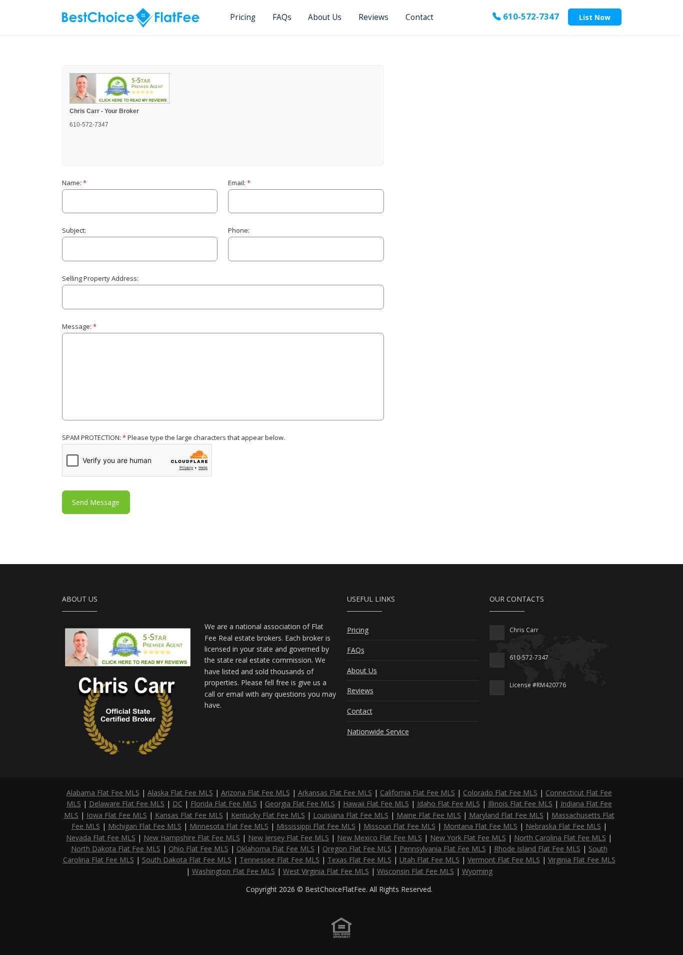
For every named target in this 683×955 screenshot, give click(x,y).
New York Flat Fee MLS (468, 837)
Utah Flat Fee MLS (430, 859)
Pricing (243, 17)
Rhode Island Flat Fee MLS (537, 848)
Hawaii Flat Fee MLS (376, 803)
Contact (420, 17)
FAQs (282, 17)
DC (177, 803)
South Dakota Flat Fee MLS (187, 859)
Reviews (373, 17)
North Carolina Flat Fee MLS (560, 837)
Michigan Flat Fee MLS (145, 826)
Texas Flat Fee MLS (360, 859)
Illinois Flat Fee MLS (520, 803)
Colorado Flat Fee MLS (500, 792)
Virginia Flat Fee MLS (582, 859)
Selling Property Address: (100, 278)
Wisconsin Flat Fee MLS (415, 871)
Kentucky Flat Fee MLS (268, 815)
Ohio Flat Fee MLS (198, 848)
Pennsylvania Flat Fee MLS (443, 848)
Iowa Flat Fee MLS (116, 815)
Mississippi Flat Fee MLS (316, 826)
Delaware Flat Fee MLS (126, 803)
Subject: (74, 230)
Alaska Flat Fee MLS (180, 792)
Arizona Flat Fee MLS (255, 792)
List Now (594, 17)
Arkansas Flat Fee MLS (335, 792)
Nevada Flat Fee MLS (101, 837)
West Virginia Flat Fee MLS (326, 871)
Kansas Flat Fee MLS (189, 815)
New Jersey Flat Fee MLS (288, 837)
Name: (74, 182)
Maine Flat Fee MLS (428, 815)
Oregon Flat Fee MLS (357, 848)
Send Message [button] (96, 502)
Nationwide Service (378, 731)
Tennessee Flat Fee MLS (280, 859)
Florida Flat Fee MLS (223, 803)
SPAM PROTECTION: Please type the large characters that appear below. (173, 437)
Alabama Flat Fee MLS (103, 792)
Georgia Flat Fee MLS (300, 803)
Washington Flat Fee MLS (233, 871)
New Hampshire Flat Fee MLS (192, 837)
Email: (239, 182)
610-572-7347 (530, 16)
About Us (325, 17)
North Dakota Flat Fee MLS (115, 848)
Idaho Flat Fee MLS (448, 803)
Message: (79, 326)
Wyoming (477, 871)
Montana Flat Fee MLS (481, 826)
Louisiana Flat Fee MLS (350, 815)
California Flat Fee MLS (417, 792)
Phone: (239, 230)
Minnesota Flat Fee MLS (229, 826)
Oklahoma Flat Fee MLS (275, 848)
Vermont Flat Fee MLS (504, 859)
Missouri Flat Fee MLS (400, 826)
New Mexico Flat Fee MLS (379, 837)
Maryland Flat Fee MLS (506, 815)
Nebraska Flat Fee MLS (563, 826)
